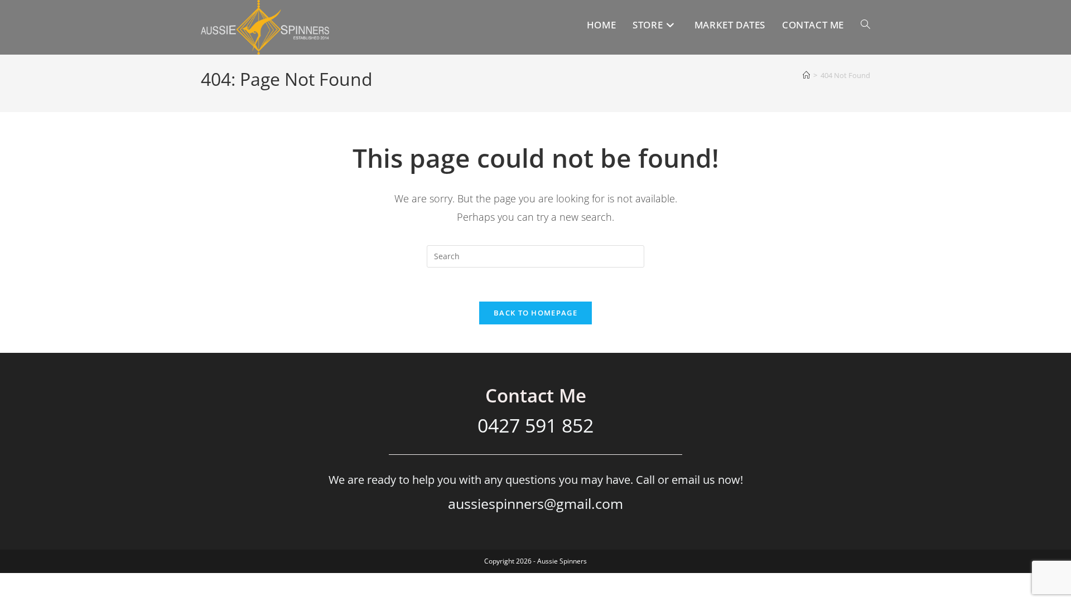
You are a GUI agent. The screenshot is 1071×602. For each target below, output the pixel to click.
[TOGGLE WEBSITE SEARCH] (865, 25)
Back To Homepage (535, 313)
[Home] (806, 75)
